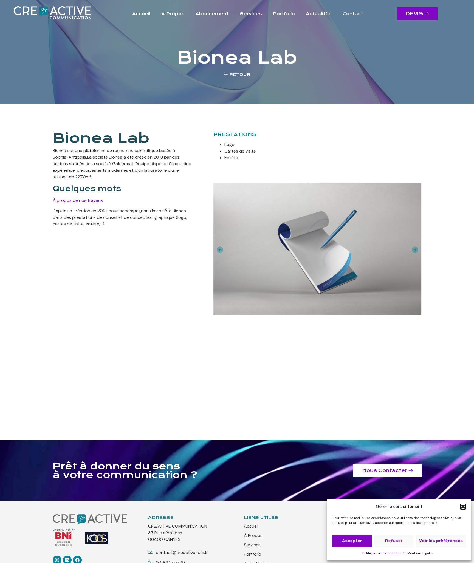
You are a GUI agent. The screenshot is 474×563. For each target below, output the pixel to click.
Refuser (393, 541)
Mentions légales (420, 553)
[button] (463, 506)
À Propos (173, 13)
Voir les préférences (441, 541)
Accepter (352, 541)
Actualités (319, 13)
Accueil (141, 13)
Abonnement (212, 13)
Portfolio (284, 13)
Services (251, 13)
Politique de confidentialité (383, 553)
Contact (353, 13)
